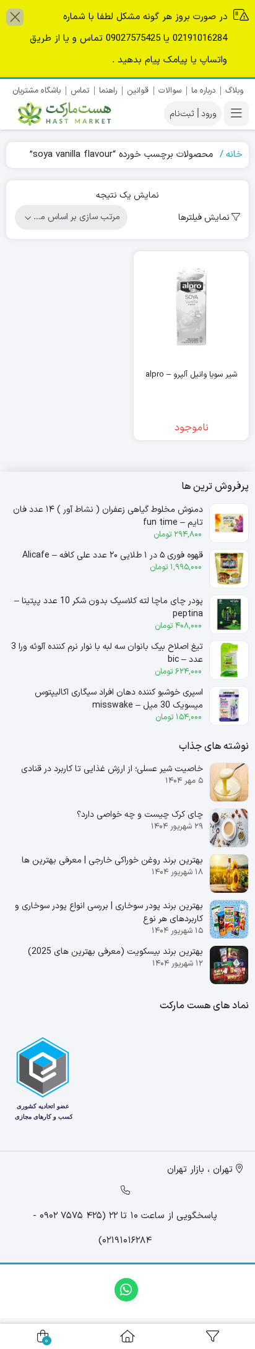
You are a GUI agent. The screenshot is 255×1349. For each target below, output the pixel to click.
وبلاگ (234, 91)
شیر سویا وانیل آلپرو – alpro (191, 375)
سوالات (169, 91)
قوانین (138, 91)
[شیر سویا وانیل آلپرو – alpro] (191, 308)
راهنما (108, 91)
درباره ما (203, 91)
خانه (234, 155)
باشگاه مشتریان (36, 91)
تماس (80, 91)
